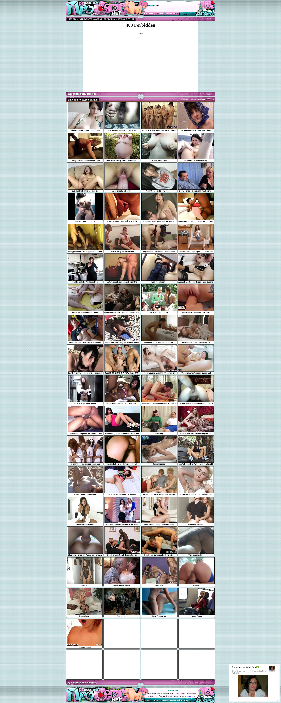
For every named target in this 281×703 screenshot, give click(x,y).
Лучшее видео (172, 13)
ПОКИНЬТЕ (189, 696)
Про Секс (150, 5)
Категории (148, 14)
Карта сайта (173, 690)
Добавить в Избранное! (82, 94)
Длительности (208, 99)
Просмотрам (196, 99)
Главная (159, 13)
